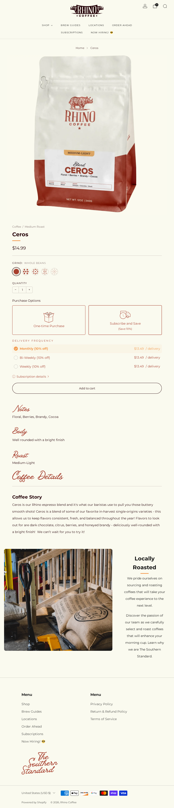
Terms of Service (103, 719)
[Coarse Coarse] (25, 271)
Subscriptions (72, 32)
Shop (45, 25)
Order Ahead (122, 25)
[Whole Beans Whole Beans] (16, 271)
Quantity (19, 283)
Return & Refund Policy (108, 711)
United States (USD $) (36, 793)
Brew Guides (70, 25)
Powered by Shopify (34, 802)
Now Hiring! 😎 (102, 32)
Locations (96, 25)
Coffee (16, 226)
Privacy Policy (101, 704)
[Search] (165, 6)
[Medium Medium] (44, 271)
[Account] (145, 6)
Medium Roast (35, 226)
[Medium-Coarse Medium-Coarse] (35, 271)
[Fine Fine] (54, 271)
